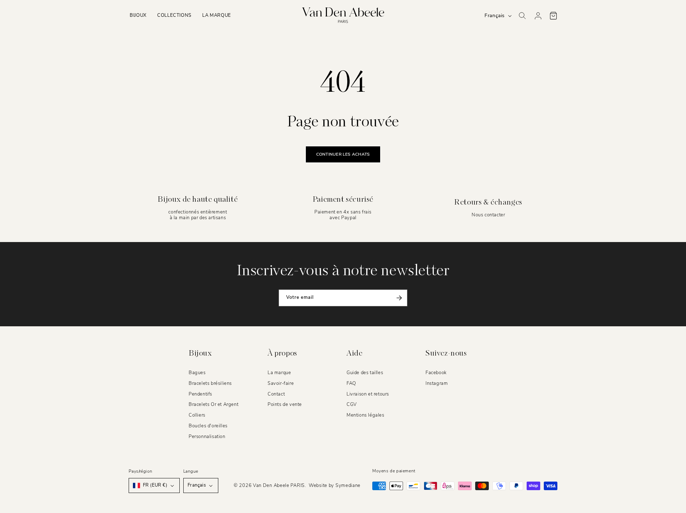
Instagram (437, 383)
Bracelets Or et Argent (213, 405)
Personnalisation (207, 436)
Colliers (197, 415)
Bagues (197, 372)
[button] (138, 15)
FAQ (351, 383)
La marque (279, 372)
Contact (276, 394)
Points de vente (285, 405)
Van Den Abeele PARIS (279, 485)
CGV (352, 405)
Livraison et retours (368, 394)
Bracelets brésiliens (210, 383)
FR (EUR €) (155, 485)
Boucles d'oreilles (208, 426)
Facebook (436, 372)
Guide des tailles (365, 372)
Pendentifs (200, 394)
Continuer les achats (343, 154)
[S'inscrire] (399, 298)
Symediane (348, 485)
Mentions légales (365, 415)
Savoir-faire (281, 383)
